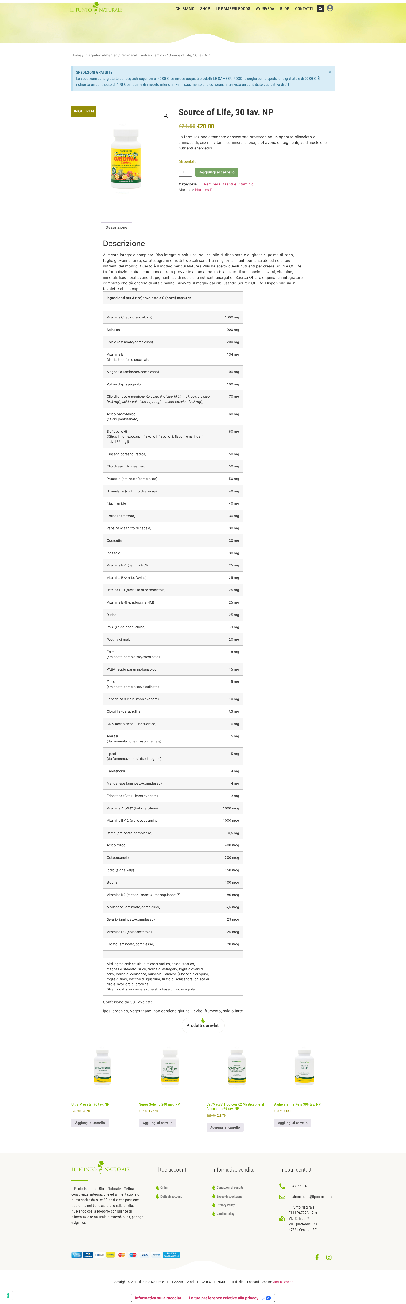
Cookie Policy (225, 1214)
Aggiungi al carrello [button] (90, 1123)
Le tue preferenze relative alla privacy (223, 1298)
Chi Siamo (185, 8)
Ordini (164, 1188)
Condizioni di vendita (230, 1188)
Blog (284, 8)
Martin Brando (282, 1282)
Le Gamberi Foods (233, 8)
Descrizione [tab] (116, 227)
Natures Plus (206, 189)
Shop (205, 8)
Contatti (304, 8)
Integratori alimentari (100, 55)
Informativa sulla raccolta (158, 1298)
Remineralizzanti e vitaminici (143, 55)
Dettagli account (171, 1196)
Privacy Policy (226, 1205)
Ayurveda (265, 8)
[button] (320, 8)
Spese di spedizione (229, 1196)
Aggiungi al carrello (217, 172)
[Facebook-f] (317, 1257)
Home (76, 55)
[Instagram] (329, 1257)
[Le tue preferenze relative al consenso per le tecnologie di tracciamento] (8, 1295)
